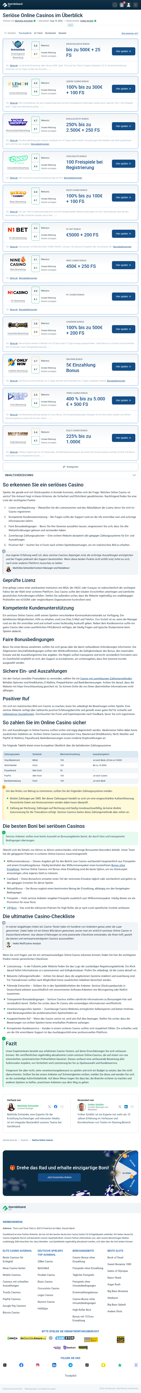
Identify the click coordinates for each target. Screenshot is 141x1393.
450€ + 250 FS (81, 266)
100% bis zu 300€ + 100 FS (84, 89)
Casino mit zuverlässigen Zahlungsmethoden (106, 678)
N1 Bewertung (18, 300)
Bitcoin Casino (11, 1312)
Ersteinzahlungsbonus (85, 1292)
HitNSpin (43, 1308)
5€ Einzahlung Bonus (80, 367)
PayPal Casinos (12, 1299)
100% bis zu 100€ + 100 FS (84, 198)
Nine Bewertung (18, 269)
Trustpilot (70, 1375)
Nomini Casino (46, 1301)
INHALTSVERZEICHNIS (19, 475)
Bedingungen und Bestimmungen (40, 1389)
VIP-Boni (12, 907)
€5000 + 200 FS (82, 235)
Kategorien (72, 466)
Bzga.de (14, 65)
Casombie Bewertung (18, 333)
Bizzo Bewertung (18, 201)
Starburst (112, 1297)
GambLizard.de (10, 1140)
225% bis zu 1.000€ (78, 439)
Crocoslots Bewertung (18, 168)
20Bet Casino (45, 1261)
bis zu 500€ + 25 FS (83, 52)
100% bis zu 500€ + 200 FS (84, 330)
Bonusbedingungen (40, 144)
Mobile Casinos (12, 1275)
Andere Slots (114, 1311)
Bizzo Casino (45, 1281)
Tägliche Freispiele (83, 1275)
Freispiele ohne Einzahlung (88, 1268)
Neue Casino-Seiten (14, 1268)
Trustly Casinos (12, 1292)
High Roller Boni (82, 1309)
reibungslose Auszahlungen (18, 714)
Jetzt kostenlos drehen (59, 1177)
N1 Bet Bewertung (18, 238)
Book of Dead (115, 1257)
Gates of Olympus (117, 1271)
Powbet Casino (46, 1275)
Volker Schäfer (87, 21)
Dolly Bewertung (18, 442)
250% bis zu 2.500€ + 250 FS (83, 127)
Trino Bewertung (18, 404)
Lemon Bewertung (18, 93)
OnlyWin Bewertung (18, 370)
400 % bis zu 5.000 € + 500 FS (85, 401)
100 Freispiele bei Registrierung (84, 164)
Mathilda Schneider (24, 21)
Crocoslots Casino (48, 1288)
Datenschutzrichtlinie (12, 1389)
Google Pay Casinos (14, 1305)
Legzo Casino (45, 1295)
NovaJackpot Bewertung (18, 130)
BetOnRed (43, 1268)
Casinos (24, 1140)
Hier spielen (122, 51)
